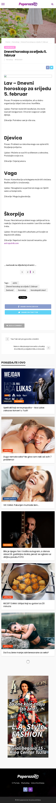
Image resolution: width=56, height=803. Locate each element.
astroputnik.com (11, 243)
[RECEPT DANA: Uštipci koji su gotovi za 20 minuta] (28, 581)
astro (15, 283)
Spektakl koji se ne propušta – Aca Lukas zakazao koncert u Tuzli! (23, 409)
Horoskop (9, 47)
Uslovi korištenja (37, 783)
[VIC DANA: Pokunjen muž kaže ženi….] (28, 483)
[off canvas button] (3, 4)
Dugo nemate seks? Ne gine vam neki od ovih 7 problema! (27, 458)
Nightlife (8, 401)
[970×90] (28, 77)
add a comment (15, 325)
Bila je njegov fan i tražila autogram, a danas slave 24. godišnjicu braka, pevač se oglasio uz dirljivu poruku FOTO (27, 554)
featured (9, 290)
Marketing (25, 783)
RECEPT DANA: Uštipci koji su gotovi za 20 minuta (24, 605)
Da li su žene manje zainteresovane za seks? (26, 652)
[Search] (52, 4)
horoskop (22, 290)
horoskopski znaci (38, 290)
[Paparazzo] (28, 776)
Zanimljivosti (10, 499)
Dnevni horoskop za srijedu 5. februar (22, 286)
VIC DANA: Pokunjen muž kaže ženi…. (21, 505)
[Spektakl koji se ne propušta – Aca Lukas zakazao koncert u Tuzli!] (28, 386)
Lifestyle (7, 450)
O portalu (16, 783)
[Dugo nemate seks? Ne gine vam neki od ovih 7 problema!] (28, 435)
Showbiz (19, 401)
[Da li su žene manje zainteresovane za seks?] (28, 631)
